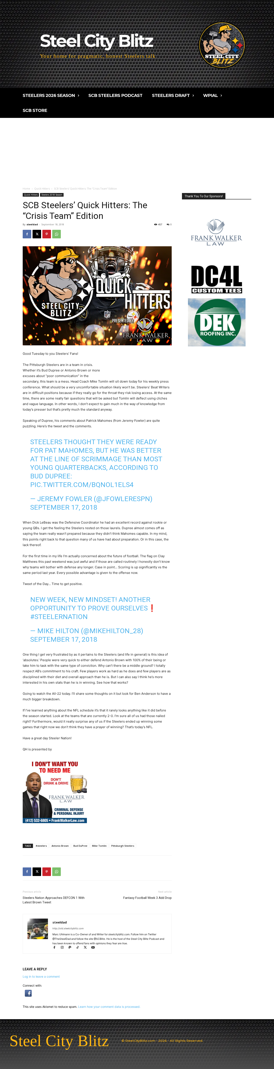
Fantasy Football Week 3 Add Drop (147, 898)
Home (26, 188)
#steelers (41, 845)
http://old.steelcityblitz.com (68, 928)
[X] (37, 234)
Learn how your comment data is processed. (109, 1006)
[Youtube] (94, 947)
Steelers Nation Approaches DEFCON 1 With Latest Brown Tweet (54, 900)
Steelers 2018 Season (51, 194)
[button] (28, 995)
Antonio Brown (60, 845)
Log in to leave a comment (41, 976)
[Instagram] (64, 947)
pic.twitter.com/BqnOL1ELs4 (82, 485)
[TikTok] (79, 947)
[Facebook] (27, 234)
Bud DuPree (80, 845)
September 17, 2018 (63, 507)
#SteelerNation (59, 617)
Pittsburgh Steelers (122, 845)
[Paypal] (72, 947)
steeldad (32, 224)
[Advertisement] (137, 150)
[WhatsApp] (56, 234)
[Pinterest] (46, 234)
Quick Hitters (42, 188)
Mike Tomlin (99, 845)
